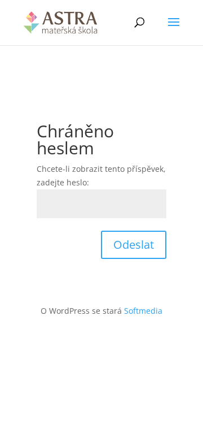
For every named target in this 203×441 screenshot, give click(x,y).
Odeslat (133, 244)
